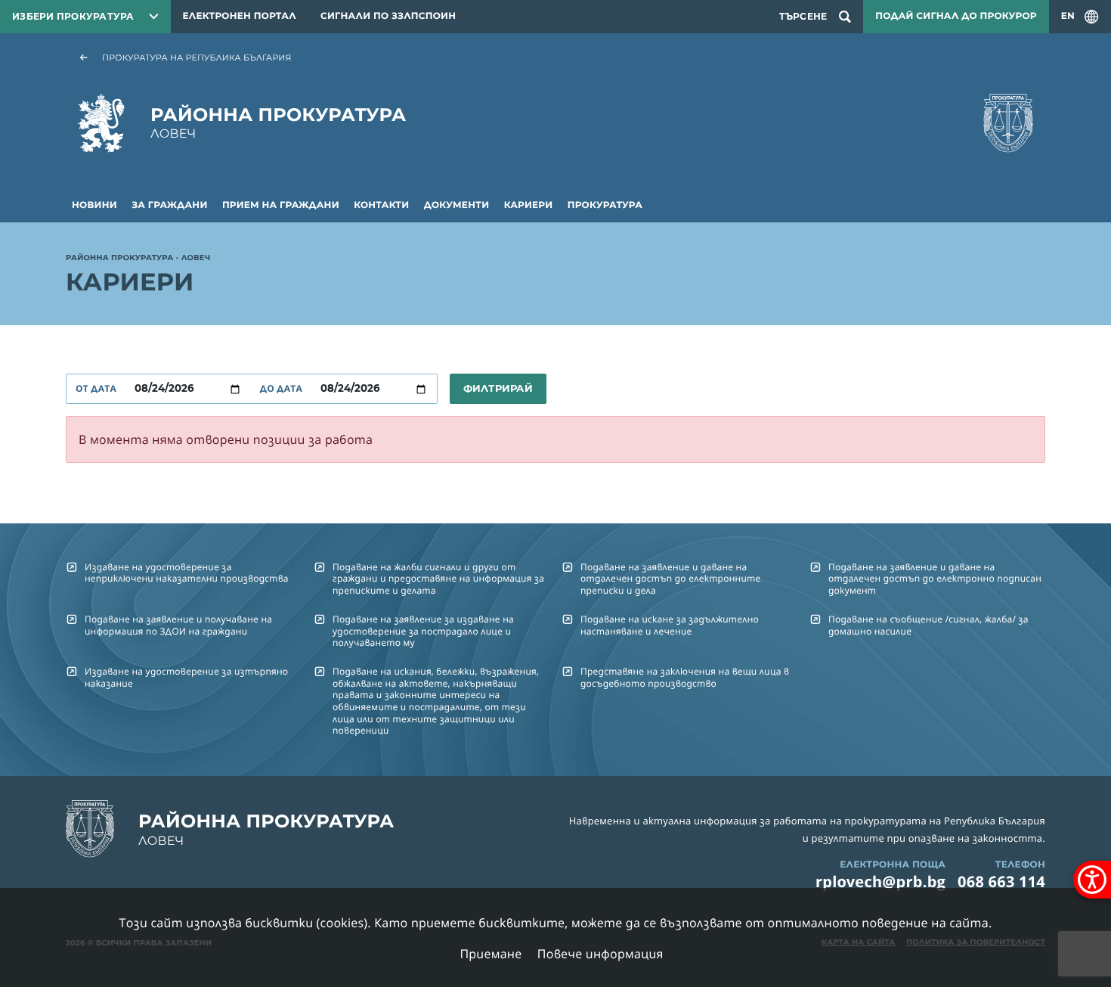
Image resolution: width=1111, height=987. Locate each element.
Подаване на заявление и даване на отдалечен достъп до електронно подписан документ (934, 578)
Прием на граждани (280, 205)
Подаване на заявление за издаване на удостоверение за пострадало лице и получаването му (423, 631)
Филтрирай (498, 388)
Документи (457, 205)
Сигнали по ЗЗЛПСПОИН (388, 16)
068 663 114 (1001, 881)
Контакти (381, 205)
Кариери (528, 205)
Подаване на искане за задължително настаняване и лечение (669, 625)
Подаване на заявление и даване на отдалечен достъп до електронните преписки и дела (670, 578)
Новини (94, 205)
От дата (96, 388)
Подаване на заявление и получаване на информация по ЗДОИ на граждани (178, 625)
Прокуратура (605, 205)
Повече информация (600, 953)
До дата (281, 388)
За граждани (169, 205)
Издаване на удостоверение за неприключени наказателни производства (187, 572)
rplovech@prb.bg (880, 881)
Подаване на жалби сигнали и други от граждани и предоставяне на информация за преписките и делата (438, 578)
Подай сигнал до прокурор (955, 16)
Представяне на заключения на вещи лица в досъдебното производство (684, 677)
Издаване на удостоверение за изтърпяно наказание (186, 677)
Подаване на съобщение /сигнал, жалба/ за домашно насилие (928, 625)
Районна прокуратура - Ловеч (138, 258)
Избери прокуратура (73, 16)
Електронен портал (239, 16)
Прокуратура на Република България (197, 57)
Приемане (490, 953)
